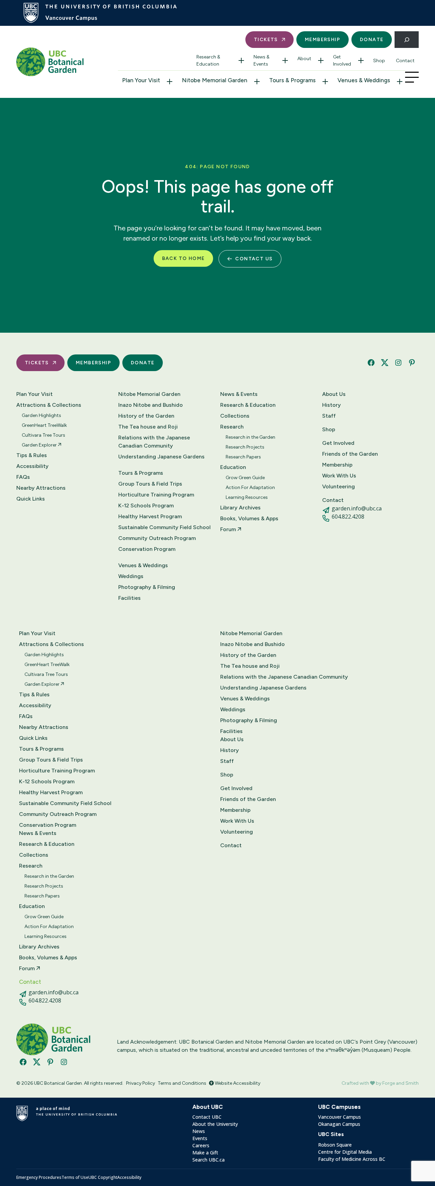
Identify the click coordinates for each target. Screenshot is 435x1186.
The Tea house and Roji (148, 426)
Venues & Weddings (363, 80)
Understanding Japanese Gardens (161, 456)
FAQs (23, 477)
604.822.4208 (348, 516)
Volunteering (338, 486)
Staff (329, 416)
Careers (200, 1145)
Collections (234, 416)
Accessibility (32, 466)
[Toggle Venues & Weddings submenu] (399, 81)
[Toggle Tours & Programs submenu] (325, 81)
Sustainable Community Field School (164, 527)
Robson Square (335, 1144)
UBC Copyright (102, 1177)
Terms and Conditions (182, 1083)
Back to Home (183, 258)
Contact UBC (207, 1117)
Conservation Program (146, 549)
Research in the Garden (250, 437)
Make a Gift (205, 1152)
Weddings (130, 576)
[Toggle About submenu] (320, 60)
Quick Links (30, 498)
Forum (228, 529)
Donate (371, 39)
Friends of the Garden (350, 454)
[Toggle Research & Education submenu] (241, 60)
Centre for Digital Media (345, 1152)
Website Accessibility (237, 1083)
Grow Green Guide (245, 478)
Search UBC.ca (208, 1159)
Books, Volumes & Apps (249, 518)
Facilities (129, 598)
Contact (405, 61)
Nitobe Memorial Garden (214, 80)
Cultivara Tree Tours (43, 435)
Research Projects (245, 447)
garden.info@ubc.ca (357, 508)
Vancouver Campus (339, 1117)
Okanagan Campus (339, 1124)
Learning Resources (247, 497)
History (331, 405)
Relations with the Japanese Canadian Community (154, 441)
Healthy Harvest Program (150, 516)
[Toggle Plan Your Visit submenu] (169, 81)
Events (199, 1138)
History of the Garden (146, 416)
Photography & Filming (146, 587)
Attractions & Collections (48, 405)
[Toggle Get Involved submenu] (360, 60)
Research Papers (243, 457)
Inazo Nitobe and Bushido (150, 405)
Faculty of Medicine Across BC (351, 1159)
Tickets (266, 39)
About (304, 59)
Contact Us (254, 259)
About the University (215, 1124)
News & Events (261, 60)
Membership (322, 39)
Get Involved (342, 60)
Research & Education (208, 60)
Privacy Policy (140, 1083)
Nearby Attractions (41, 488)
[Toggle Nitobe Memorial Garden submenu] (256, 81)
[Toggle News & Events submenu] (285, 60)
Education (233, 467)
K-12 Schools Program (146, 505)
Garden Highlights (41, 415)
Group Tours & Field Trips (150, 484)
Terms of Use (75, 1177)
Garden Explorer (40, 445)
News (198, 1131)
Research (232, 426)
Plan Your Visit (141, 80)
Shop (379, 61)
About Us (334, 394)
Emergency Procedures (39, 1177)
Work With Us (339, 475)
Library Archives (240, 507)
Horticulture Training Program (156, 494)
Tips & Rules (31, 455)
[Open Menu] (412, 77)
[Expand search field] (407, 39)
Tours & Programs (292, 80)
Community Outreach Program (157, 538)
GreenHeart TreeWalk (44, 425)
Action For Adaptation (250, 487)
